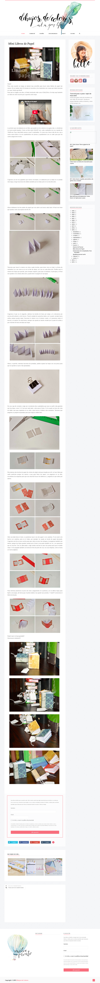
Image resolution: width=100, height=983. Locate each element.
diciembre (76, 231)
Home (23, 33)
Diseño (42, 33)
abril (74, 243)
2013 (73, 262)
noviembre (76, 233)
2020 (73, 220)
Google (36, 842)
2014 (73, 260)
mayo (75, 241)
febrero (75, 256)
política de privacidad (28, 820)
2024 (73, 212)
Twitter (14, 842)
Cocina (72, 33)
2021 (73, 218)
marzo (75, 245)
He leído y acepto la (23, 820)
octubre (75, 235)
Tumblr (47, 842)
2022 (73, 216)
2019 (73, 222)
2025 (73, 211)
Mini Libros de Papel (78, 249)
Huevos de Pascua (78, 247)
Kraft (64, 33)
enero (75, 258)
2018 (73, 224)
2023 (73, 214)
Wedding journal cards (79, 254)
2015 (73, 230)
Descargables (53, 33)
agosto (75, 239)
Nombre (13, 808)
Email (12, 814)
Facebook (25, 842)
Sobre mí (32, 33)
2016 (73, 228)
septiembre (76, 237)
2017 (73, 226)
